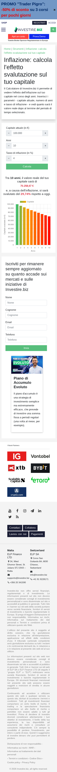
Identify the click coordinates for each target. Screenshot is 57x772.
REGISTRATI (39, 23)
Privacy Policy (28, 762)
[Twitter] (10, 517)
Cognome (10, 310)
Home (7, 48)
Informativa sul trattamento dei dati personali (24, 753)
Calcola (27, 166)
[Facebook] (17, 511)
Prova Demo (39, 36)
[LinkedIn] (40, 511)
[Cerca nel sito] (53, 29)
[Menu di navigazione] (3, 29)
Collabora (30, 527)
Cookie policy (13, 762)
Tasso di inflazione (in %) (19, 153)
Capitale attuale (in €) (17, 128)
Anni (8, 140)
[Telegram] (32, 511)
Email (8, 322)
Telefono (10, 334)
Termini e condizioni (18, 758)
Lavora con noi (17, 534)
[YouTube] (10, 511)
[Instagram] (25, 511)
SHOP (4, 23)
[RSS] (17, 517)
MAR (31, 748)
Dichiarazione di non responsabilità (24, 744)
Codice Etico (36, 758)
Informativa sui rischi (17, 748)
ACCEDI (52, 23)
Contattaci (14, 527)
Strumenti (18, 48)
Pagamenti (37, 534)
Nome (8, 297)
